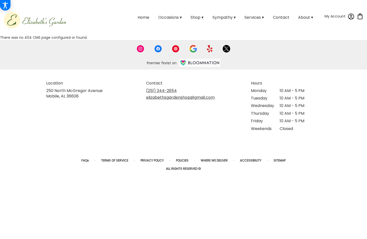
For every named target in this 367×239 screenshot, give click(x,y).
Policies (182, 160)
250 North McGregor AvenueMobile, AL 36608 (74, 93)
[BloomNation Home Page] (199, 63)
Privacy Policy (152, 160)
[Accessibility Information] (5, 5)
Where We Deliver (214, 160)
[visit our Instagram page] (140, 48)
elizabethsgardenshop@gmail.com (180, 97)
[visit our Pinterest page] (176, 48)
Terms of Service (114, 160)
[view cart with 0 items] (360, 16)
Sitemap (280, 160)
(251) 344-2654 (161, 91)
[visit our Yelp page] (210, 48)
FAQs (85, 160)
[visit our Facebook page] (158, 48)
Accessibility (250, 160)
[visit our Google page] (193, 48)
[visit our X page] (226, 48)
